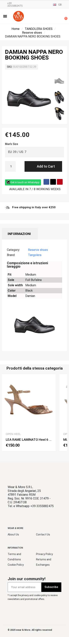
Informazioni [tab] (19, 234)
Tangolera (34, 255)
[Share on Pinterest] (60, 182)
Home (16, 29)
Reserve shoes (32, 32)
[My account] (52, 16)
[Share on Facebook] (46, 182)
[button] (5, 16)
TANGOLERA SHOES (39, 29)
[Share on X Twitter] (53, 182)
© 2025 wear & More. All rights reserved (30, 630)
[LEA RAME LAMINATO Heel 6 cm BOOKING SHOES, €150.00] (29, 412)
